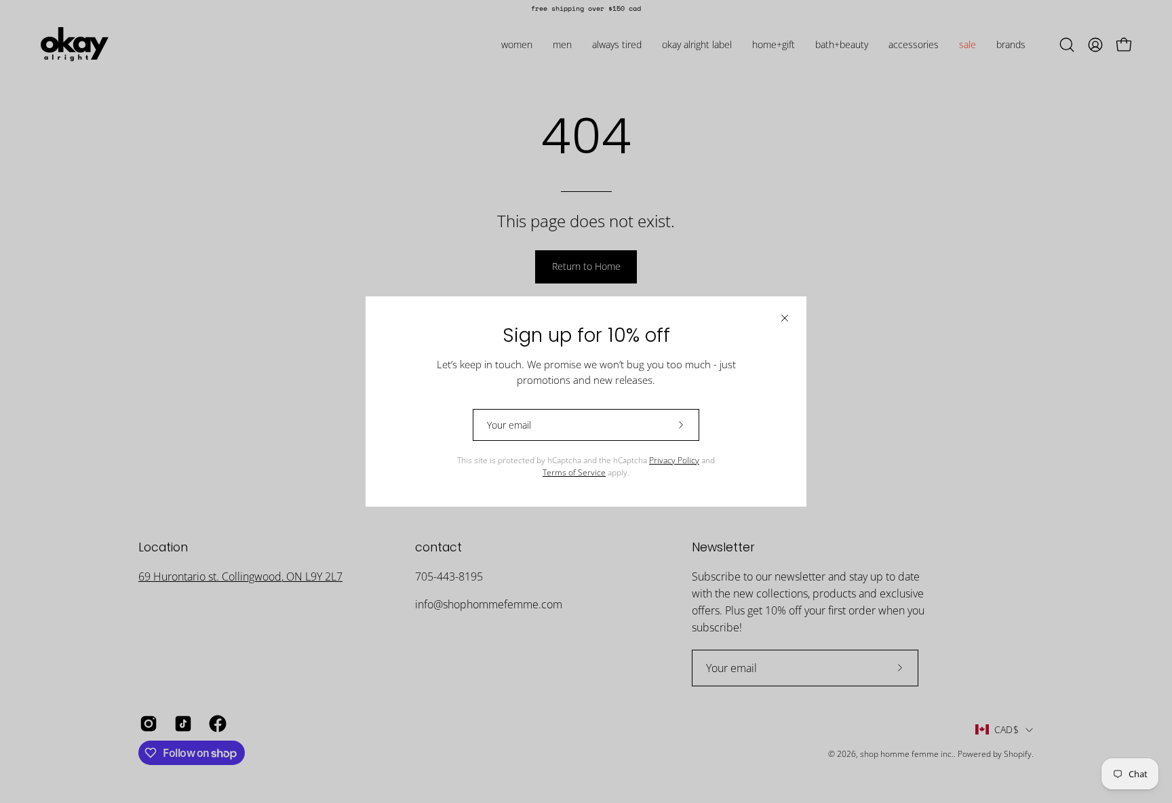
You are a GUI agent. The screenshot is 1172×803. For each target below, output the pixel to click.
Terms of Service (574, 472)
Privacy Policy (674, 460)
